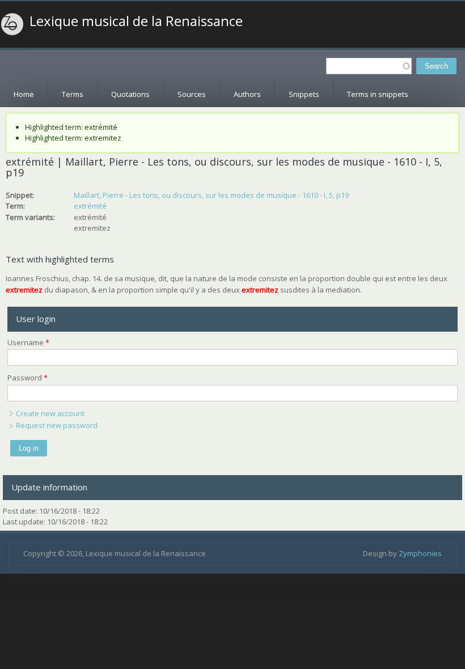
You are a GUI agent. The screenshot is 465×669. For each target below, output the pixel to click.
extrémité (90, 206)
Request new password (57, 425)
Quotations (130, 94)
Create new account (50, 413)
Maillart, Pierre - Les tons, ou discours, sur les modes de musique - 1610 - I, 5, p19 (211, 195)
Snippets (304, 94)
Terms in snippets (377, 94)
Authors (247, 94)
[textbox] (369, 66)
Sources (191, 94)
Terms (72, 94)
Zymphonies (420, 553)
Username (28, 342)
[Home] (12, 24)
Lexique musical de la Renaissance (136, 21)
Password (27, 377)
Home (24, 94)
